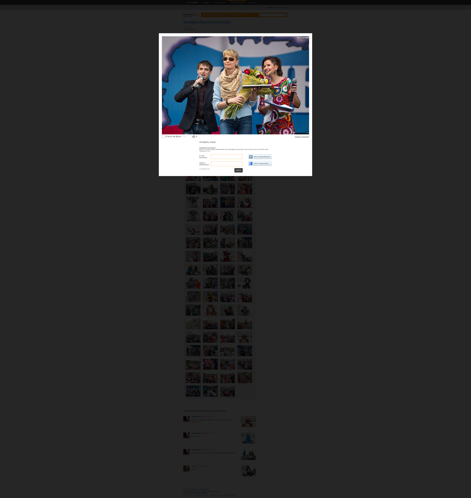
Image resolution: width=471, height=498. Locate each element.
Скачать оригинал (302, 137)
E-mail (201, 156)
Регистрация (203, 157)
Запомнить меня (205, 169)
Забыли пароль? (204, 164)
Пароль (202, 163)
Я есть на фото (173, 136)
